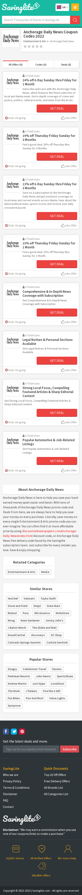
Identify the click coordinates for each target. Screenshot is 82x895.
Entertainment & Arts (34, 41)
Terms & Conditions (16, 787)
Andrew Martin (17, 683)
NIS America (42, 613)
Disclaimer (10, 794)
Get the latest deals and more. (25, 741)
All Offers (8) (15, 64)
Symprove (14, 705)
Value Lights (57, 698)
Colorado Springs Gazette (24, 642)
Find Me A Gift (51, 691)
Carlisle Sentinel (57, 642)
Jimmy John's (54, 620)
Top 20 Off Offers (55, 775)
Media (45, 572)
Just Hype (38, 683)
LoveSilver (57, 683)
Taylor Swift (48, 598)
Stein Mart (53, 606)
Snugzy (12, 669)
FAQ (5, 800)
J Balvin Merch (17, 627)
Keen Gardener (30, 620)
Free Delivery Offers (57, 781)
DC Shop (56, 635)
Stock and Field (17, 606)
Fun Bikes (14, 698)
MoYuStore (62, 613)
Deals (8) (66, 64)
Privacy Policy (12, 781)
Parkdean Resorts (19, 676)
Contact (8, 807)
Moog (11, 620)
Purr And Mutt (34, 698)
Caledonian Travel (34, 669)
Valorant (29, 598)
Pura (25, 613)
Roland (12, 613)
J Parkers (31, 691)
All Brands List (53, 787)
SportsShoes (65, 676)
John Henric (43, 676)
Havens (57, 669)
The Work (14, 691)
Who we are (10, 775)
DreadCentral (16, 635)
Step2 (37, 606)
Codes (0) (40, 64)
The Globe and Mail (44, 627)
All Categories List (56, 794)
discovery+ (38, 635)
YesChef (13, 598)
